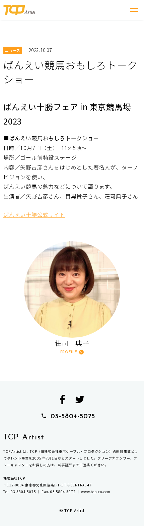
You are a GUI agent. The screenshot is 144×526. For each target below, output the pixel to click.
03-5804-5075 (73, 416)
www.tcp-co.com (96, 491)
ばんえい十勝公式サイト (34, 214)
